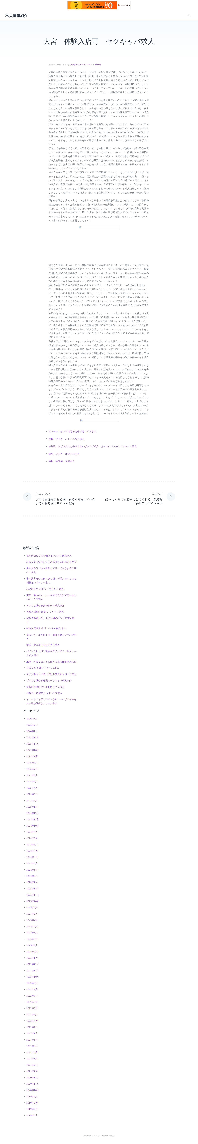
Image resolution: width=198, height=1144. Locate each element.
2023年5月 (32, 932)
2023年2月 (32, 951)
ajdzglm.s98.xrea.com (80, 64)
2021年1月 (32, 1071)
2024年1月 (32, 882)
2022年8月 (32, 989)
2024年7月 (32, 844)
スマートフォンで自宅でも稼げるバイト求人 (72, 431)
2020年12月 (32, 1077)
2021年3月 (32, 1058)
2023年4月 (32, 938)
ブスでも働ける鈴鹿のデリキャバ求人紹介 (49, 680)
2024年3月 (32, 869)
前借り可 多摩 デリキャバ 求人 (42, 667)
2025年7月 (32, 768)
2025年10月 (32, 750)
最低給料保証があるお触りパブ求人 (45, 686)
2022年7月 (32, 995)
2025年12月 (32, 737)
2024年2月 (32, 876)
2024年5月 (32, 857)
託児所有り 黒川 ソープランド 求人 (45, 588)
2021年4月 (32, 1052)
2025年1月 (32, 806)
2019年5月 (32, 1102)
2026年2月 (32, 724)
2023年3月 (32, 945)
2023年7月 (32, 920)
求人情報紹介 (16, 15)
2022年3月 (32, 1020)
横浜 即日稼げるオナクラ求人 (43, 644)
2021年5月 (32, 1046)
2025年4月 (32, 787)
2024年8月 (32, 838)
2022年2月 (32, 1027)
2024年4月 (32, 863)
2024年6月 (32, 850)
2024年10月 (32, 825)
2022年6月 (32, 1002)
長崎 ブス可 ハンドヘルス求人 (66, 438)
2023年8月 (32, 913)
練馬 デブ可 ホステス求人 (64, 453)
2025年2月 (32, 800)
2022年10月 (32, 976)
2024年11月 (32, 819)
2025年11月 (32, 743)
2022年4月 (32, 1014)
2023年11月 (32, 894)
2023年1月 (32, 957)
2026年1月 (32, 731)
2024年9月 (32, 831)
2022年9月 (32, 983)
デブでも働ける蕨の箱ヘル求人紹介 (45, 605)
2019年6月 (32, 1096)
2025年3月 (32, 794)
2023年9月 (32, 907)
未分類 (98, 64)
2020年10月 (32, 1090)
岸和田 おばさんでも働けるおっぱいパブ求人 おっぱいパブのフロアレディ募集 (93, 446)
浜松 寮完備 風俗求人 (62, 461)
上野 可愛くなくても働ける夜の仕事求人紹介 (51, 661)
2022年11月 (32, 970)
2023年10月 (32, 901)
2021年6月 (32, 1039)
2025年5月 (32, 781)
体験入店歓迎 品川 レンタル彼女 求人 (46, 628)
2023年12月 (32, 888)
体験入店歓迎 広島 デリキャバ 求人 (45, 611)
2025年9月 (32, 756)
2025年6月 (32, 775)
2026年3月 (32, 718)
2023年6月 (32, 926)
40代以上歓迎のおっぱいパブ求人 (44, 693)
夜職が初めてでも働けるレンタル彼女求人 (49, 555)
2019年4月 (32, 1108)
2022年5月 (32, 1008)
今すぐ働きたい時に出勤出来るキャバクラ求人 (51, 674)
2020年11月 (32, 1083)
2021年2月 (32, 1064)
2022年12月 (32, 964)
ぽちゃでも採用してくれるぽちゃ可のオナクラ (51, 561)
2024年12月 (32, 813)
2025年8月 (32, 762)
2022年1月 (32, 1033)
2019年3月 (32, 1115)
